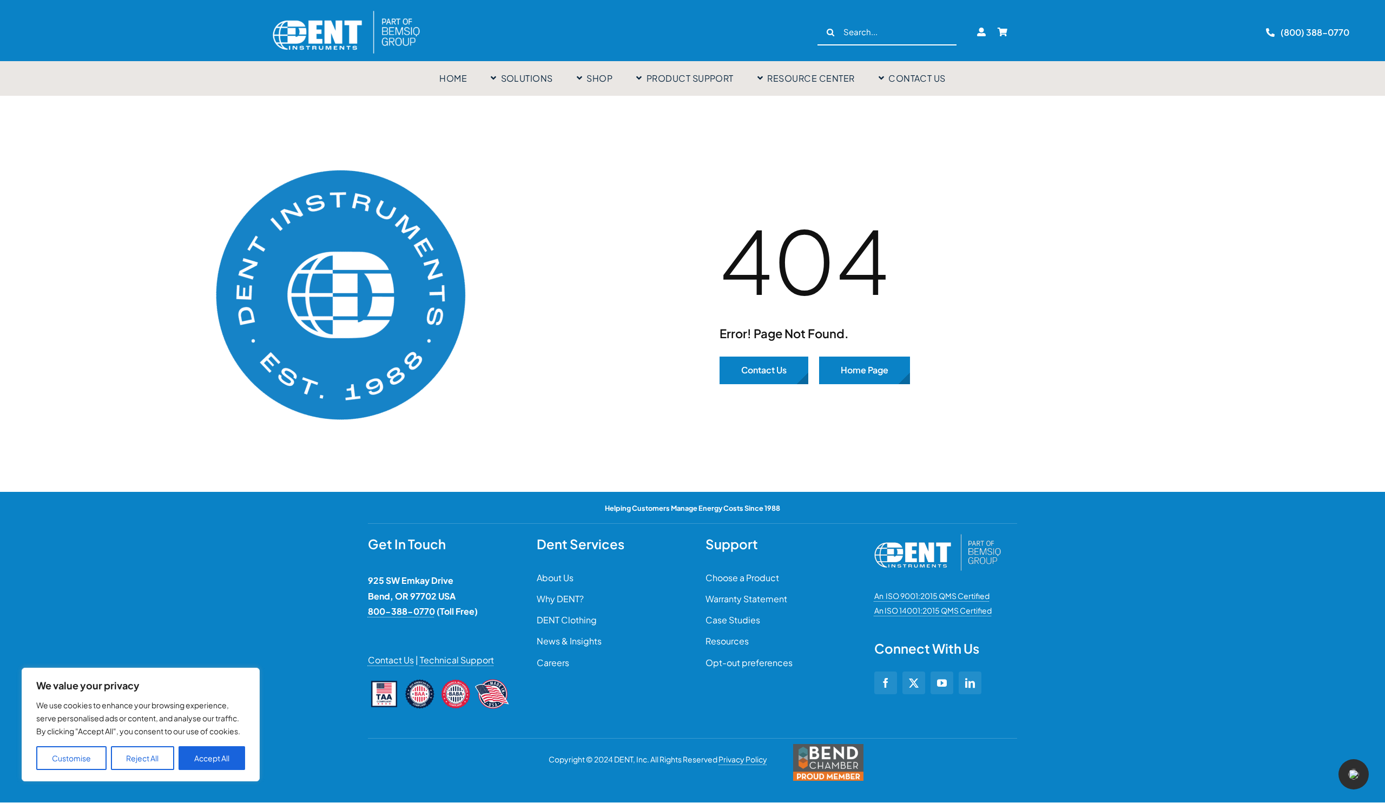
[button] (1353, 774)
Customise (71, 758)
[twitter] (913, 683)
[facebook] (885, 683)
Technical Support (457, 660)
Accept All (211, 758)
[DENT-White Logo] (937, 538)
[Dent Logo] (346, 11)
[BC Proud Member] (828, 748)
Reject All (142, 758)
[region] (141, 724)
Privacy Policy (742, 759)
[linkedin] (970, 683)
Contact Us (391, 660)
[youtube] (942, 683)
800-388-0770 (401, 611)
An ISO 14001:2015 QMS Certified (933, 610)
